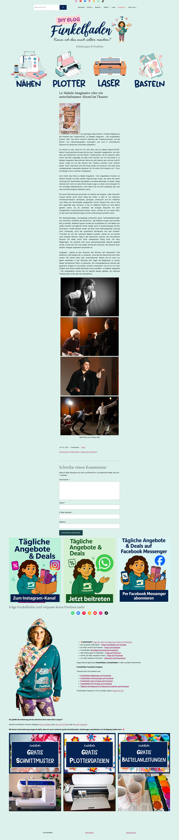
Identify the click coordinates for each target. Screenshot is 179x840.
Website (62, 522)
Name (62, 503)
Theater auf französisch (88, 452)
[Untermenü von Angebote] (125, 7)
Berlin (83, 447)
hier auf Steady (45, 724)
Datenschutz (131, 833)
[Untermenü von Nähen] (109, 7)
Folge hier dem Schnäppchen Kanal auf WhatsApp (112, 642)
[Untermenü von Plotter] (92, 7)
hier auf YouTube (61, 724)
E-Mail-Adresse (66, 512)
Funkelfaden (48, 833)
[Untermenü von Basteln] (101, 7)
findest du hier (118, 691)
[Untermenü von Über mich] (136, 7)
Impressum (89, 833)
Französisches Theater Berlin (69, 452)
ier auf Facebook (80, 724)
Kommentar (64, 480)
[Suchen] (63, 7)
